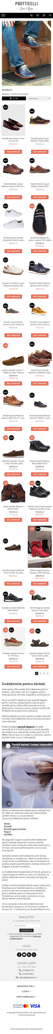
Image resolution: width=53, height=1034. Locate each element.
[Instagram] (34, 954)
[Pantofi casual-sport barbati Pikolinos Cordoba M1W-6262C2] (40, 492)
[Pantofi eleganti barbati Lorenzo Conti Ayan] (40, 597)
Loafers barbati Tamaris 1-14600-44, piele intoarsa (13, 371)
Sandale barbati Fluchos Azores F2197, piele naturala (39, 654)
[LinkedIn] (29, 954)
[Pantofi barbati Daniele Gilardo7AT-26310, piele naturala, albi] (13, 219)
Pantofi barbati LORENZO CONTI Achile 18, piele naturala (13, 571)
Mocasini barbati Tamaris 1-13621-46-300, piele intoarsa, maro (13, 462)
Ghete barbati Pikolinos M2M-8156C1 (13, 507)
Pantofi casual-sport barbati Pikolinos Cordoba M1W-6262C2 (40, 507)
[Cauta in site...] (50, 15)
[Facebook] (19, 954)
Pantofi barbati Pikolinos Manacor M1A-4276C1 (39, 284)
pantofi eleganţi (26, 726)
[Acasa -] (26, 6)
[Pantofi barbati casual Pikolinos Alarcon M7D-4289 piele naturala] (13, 169)
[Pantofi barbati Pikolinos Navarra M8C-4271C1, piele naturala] (13, 401)
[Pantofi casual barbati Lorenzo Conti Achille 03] (13, 311)
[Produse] (3, 16)
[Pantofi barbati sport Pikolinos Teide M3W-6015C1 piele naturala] (40, 120)
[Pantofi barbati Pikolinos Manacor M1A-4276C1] (40, 269)
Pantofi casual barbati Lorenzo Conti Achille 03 (13, 323)
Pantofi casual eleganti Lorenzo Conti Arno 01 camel (40, 323)
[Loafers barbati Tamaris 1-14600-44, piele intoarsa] (13, 354)
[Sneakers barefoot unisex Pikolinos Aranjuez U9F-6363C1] (13, 269)
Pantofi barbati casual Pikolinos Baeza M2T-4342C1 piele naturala (39, 185)
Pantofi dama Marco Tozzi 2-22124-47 (13, 139)
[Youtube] (24, 954)
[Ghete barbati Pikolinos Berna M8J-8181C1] (40, 447)
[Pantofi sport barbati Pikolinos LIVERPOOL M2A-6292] (40, 354)
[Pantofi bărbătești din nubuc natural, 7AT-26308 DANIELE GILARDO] (40, 219)
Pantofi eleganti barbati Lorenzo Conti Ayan (40, 609)
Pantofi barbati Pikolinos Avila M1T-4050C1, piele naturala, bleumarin (39, 416)
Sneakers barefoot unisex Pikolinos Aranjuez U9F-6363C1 (13, 284)
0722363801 (28, 974)
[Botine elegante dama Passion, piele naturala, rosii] (40, 547)
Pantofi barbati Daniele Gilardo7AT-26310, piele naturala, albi (13, 239)
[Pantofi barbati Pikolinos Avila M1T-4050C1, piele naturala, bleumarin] (40, 401)
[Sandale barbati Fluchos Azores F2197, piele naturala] (40, 639)
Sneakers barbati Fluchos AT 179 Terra (13, 654)
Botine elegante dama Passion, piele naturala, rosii (40, 571)
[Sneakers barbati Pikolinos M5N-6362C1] (13, 597)
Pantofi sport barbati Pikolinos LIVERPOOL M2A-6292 (40, 371)
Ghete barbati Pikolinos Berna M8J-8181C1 (40, 462)
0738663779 (28, 970)
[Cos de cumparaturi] (44, 15)
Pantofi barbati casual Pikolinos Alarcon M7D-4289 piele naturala (13, 185)
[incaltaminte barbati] (26, 53)
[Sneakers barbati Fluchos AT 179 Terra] (13, 639)
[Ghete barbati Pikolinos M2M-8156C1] (13, 492)
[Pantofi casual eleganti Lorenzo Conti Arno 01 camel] (40, 311)
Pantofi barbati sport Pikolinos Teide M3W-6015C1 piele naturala (39, 139)
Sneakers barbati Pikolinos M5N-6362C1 (13, 609)
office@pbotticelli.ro (28, 977)
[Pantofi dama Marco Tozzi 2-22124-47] (13, 120)
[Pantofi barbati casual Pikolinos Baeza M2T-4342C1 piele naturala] (40, 169)
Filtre (15, 98)
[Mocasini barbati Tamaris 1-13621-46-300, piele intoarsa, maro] (13, 447)
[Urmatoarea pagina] (47, 673)
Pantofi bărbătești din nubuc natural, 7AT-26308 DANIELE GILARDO (40, 239)
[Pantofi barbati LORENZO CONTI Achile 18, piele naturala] (13, 546)
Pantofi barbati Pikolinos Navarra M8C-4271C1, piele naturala (13, 416)
